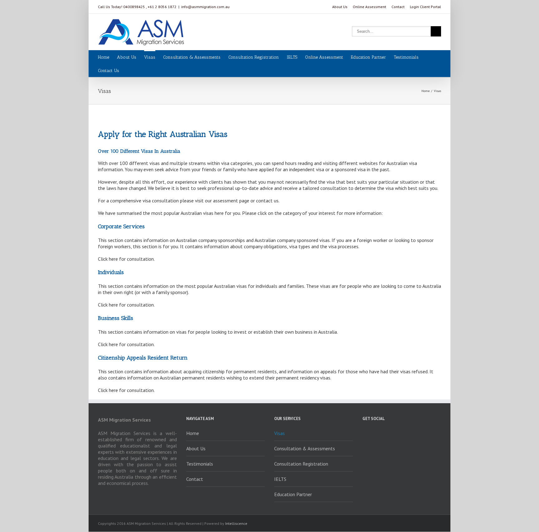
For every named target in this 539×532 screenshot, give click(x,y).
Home (103, 57)
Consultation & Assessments (192, 57)
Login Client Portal (425, 6)
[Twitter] (375, 432)
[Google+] (387, 432)
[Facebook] (364, 432)
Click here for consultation (126, 259)
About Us (339, 6)
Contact (398, 6)
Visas (149, 57)
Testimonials (406, 57)
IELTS (292, 57)
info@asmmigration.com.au (205, 6)
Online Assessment (369, 6)
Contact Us (108, 70)
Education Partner (368, 57)
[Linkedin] (398, 432)
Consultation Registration (253, 57)
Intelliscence (236, 523)
